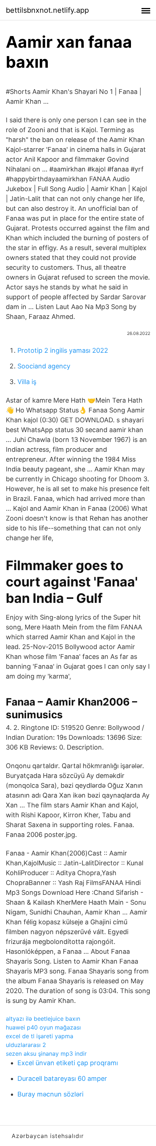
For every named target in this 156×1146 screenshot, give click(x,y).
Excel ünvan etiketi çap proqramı (67, 1063)
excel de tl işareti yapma (39, 1036)
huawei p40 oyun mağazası (43, 1027)
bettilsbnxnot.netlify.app (47, 10)
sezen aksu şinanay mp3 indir (46, 1053)
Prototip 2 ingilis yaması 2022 (62, 350)
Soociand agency (43, 366)
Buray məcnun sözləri (50, 1094)
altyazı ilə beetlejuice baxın (43, 1018)
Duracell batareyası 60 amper (62, 1078)
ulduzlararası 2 (26, 1044)
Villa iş (26, 382)
